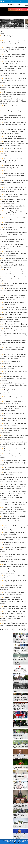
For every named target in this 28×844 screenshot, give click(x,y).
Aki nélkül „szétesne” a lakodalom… (15, 36)
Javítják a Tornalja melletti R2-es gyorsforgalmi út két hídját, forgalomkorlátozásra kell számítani (12, 161)
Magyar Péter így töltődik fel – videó (15, 580)
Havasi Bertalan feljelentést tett (13, 151)
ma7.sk (1, 38)
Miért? (20, 1)
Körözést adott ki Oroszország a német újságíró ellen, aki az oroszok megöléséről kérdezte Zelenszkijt (14, 528)
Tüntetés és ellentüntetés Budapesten (15, 106)
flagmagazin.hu (3, 113)
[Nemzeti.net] (14, 5)
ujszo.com (9, 96)
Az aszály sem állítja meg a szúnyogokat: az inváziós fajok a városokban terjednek (13, 253)
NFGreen (7, 156)
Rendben (9, 842)
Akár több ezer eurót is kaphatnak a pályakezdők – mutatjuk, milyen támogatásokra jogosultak (13, 408)
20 (23, 630)
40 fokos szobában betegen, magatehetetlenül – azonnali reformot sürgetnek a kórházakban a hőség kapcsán (13, 599)
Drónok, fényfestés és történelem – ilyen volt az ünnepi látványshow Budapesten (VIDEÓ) (13, 456)
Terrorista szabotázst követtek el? (14, 413)
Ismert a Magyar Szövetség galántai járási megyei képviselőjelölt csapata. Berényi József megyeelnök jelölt (13, 213)
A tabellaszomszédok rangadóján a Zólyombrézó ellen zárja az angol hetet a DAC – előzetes (14, 246)
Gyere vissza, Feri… (10, 148)
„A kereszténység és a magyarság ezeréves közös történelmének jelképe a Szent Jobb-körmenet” (12, 131)
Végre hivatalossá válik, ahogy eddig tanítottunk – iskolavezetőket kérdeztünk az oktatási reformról (13, 189)
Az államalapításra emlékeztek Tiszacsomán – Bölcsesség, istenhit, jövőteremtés (11, 587)
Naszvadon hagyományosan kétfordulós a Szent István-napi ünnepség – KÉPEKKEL (13, 118)
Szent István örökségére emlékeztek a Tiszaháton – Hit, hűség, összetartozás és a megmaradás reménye (13, 486)
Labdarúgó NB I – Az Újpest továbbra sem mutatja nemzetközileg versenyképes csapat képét (13, 50)
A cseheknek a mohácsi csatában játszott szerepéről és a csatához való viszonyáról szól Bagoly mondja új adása (12, 272)
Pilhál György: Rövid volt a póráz (10, 28)
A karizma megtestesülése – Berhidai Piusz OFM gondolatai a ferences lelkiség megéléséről (13, 463)
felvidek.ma (11, 58)
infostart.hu (3, 108)
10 (20, 630)
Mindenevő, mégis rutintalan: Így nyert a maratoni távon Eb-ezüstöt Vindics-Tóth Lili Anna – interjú (13, 260)
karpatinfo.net (17, 488)
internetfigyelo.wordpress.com (7, 203)
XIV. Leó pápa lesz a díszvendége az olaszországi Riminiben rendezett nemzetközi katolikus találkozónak (13, 356)
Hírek (1, 31)
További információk (19, 842)
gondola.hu (2, 82)
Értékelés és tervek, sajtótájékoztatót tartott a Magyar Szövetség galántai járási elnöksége (13, 94)
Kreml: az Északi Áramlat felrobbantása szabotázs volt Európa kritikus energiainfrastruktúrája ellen (14, 319)
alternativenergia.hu (10, 255)
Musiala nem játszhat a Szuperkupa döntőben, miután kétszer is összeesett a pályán (13, 343)
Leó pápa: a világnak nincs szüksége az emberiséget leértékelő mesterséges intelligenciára (13, 56)
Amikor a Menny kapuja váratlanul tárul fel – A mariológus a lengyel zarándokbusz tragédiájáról (14, 68)
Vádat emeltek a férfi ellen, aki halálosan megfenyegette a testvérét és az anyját (13, 378)
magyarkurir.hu (3, 45)
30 (26, 630)
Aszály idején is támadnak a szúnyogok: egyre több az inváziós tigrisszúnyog (10, 392)
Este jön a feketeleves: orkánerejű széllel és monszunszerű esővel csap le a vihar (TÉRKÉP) (12, 297)
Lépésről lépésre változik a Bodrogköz (15, 521)
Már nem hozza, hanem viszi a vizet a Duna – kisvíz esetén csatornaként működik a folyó (13, 279)
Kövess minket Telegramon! (10, 1)
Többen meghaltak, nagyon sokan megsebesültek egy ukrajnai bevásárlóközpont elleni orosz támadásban (14, 143)
